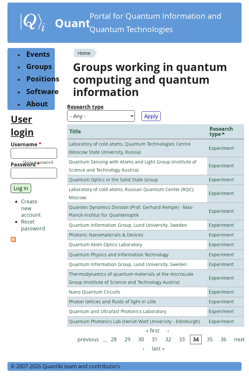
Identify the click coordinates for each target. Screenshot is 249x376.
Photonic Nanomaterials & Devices (106, 235)
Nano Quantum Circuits (94, 292)
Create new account (31, 208)
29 (127, 339)
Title (75, 131)
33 (182, 339)
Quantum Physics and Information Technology (119, 254)
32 (168, 339)
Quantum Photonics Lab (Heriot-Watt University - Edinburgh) (134, 321)
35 (210, 339)
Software (42, 91)
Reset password (33, 225)
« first (153, 330)
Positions (42, 79)
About (37, 104)
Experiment (221, 148)
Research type (85, 106)
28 (114, 339)
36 (223, 339)
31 (155, 339)
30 (141, 339)
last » (158, 348)
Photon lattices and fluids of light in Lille (112, 301)
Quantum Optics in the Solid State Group (113, 179)
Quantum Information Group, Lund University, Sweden (128, 225)
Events (38, 54)
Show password (38, 162)
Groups (39, 66)
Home (84, 53)
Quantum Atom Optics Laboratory (105, 244)
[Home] (33, 24)
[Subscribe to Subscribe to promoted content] (13, 240)
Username (26, 144)
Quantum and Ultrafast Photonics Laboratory (117, 311)
